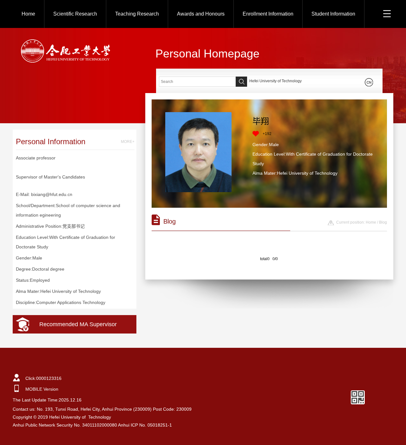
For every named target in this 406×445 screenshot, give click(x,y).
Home (28, 14)
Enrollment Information (268, 14)
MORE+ (127, 141)
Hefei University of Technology (275, 81)
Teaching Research (137, 14)
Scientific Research (75, 14)
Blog (383, 222)
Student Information (333, 14)
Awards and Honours (201, 14)
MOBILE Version (41, 389)
